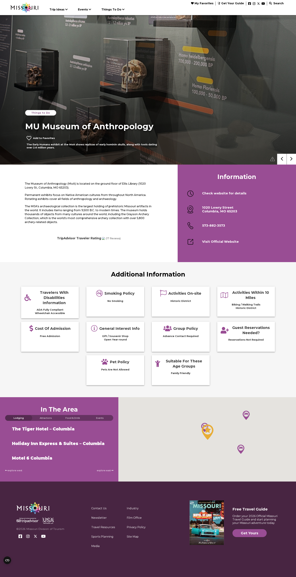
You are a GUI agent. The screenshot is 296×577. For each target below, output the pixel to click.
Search (278, 3)
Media (95, 546)
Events (83, 9)
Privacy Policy (136, 527)
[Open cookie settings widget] (7, 560)
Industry (133, 508)
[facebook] (249, 3)
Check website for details (224, 193)
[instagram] (254, 3)
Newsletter (99, 517)
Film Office (134, 517)
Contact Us (98, 508)
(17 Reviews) (113, 238)
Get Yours (249, 533)
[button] (207, 432)
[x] (258, 3)
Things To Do (111, 9)
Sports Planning (102, 536)
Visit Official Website (220, 242)
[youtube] (263, 3)
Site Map (133, 536)
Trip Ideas (57, 9)
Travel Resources (103, 527)
